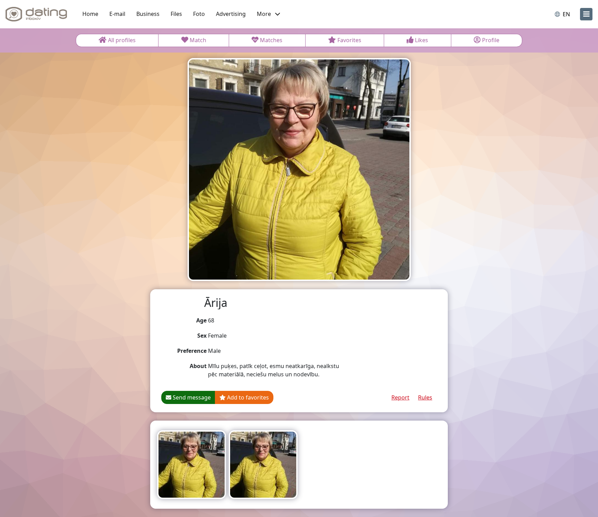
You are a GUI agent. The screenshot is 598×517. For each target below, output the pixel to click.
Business (148, 14)
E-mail (117, 14)
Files (176, 14)
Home (90, 14)
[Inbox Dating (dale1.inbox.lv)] (36, 14)
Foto (199, 14)
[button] (268, 14)
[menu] (586, 14)
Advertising (231, 14)
